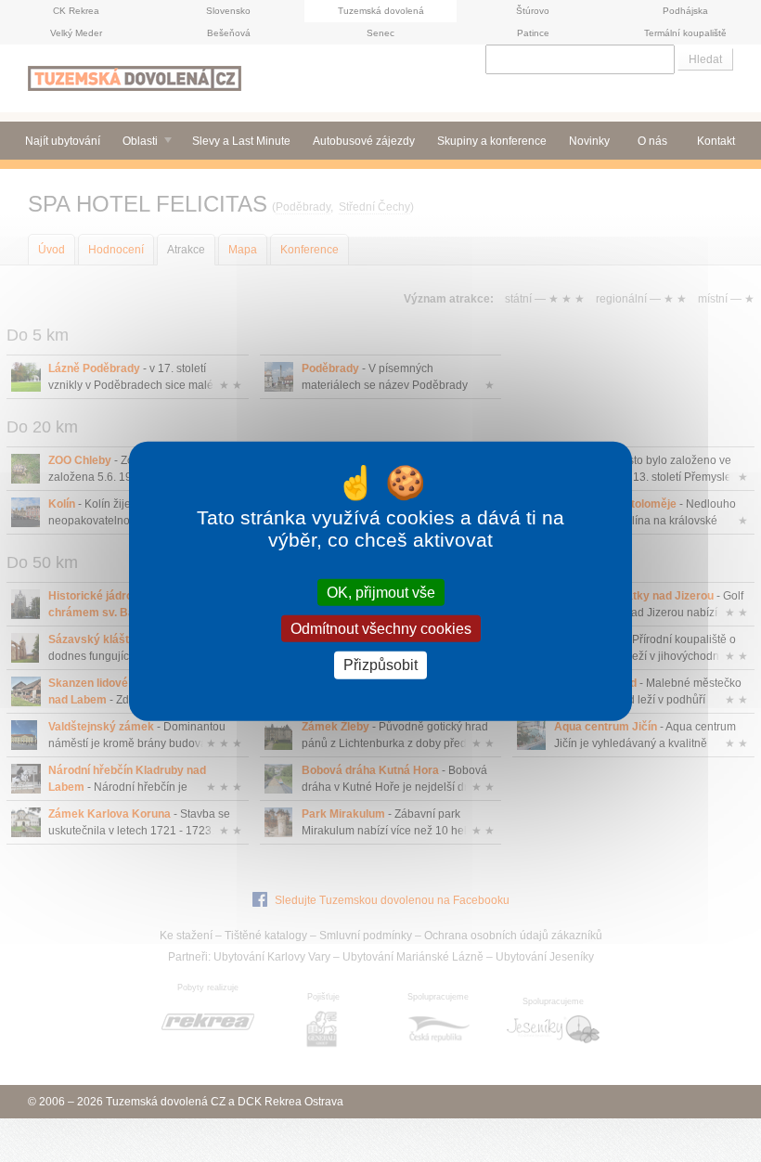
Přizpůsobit (380, 665)
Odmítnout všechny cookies (380, 629)
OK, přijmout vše (381, 592)
